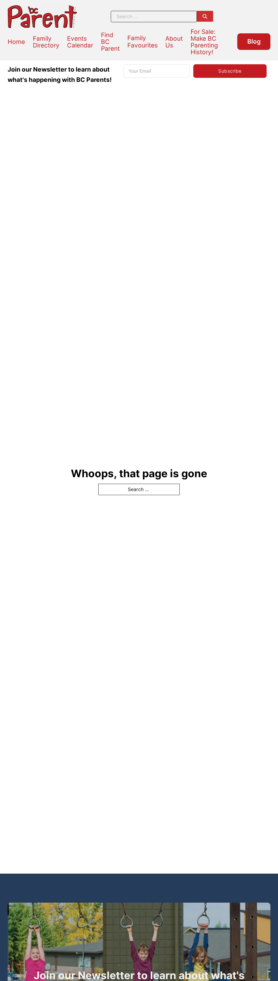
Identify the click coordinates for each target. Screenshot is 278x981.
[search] (205, 16)
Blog (254, 41)
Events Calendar (80, 42)
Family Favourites (142, 41)
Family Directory (46, 42)
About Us (174, 42)
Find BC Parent (110, 41)
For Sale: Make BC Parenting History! (204, 41)
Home (16, 41)
